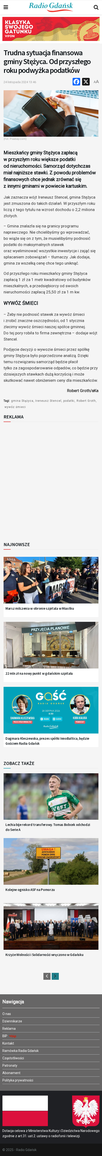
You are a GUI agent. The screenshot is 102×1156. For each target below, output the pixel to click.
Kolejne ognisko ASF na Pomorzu (30, 889)
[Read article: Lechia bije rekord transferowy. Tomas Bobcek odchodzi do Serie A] (51, 800)
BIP (5, 1036)
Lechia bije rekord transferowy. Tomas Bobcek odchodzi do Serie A (47, 827)
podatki (68, 400)
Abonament (11, 1073)
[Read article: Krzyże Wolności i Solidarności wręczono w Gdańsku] (51, 929)
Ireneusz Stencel (48, 400)
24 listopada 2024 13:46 (20, 82)
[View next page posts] (55, 976)
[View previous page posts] (47, 976)
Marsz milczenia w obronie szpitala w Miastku (39, 608)
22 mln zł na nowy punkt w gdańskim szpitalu (39, 673)
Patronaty (9, 1065)
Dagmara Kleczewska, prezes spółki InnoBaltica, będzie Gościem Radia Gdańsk (47, 741)
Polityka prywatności (17, 1080)
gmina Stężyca (22, 400)
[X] (86, 82)
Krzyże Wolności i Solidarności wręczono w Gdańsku (44, 954)
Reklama (9, 1028)
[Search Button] (96, 7)
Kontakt (8, 1043)
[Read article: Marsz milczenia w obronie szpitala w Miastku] (51, 583)
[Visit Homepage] (51, 7)
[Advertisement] (51, 480)
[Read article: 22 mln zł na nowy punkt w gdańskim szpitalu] (51, 648)
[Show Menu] (6, 7)
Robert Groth (86, 400)
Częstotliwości (13, 1058)
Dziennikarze (12, 1021)
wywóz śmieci (15, 407)
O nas (6, 1014)
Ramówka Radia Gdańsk (20, 1051)
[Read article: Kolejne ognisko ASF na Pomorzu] (51, 864)
